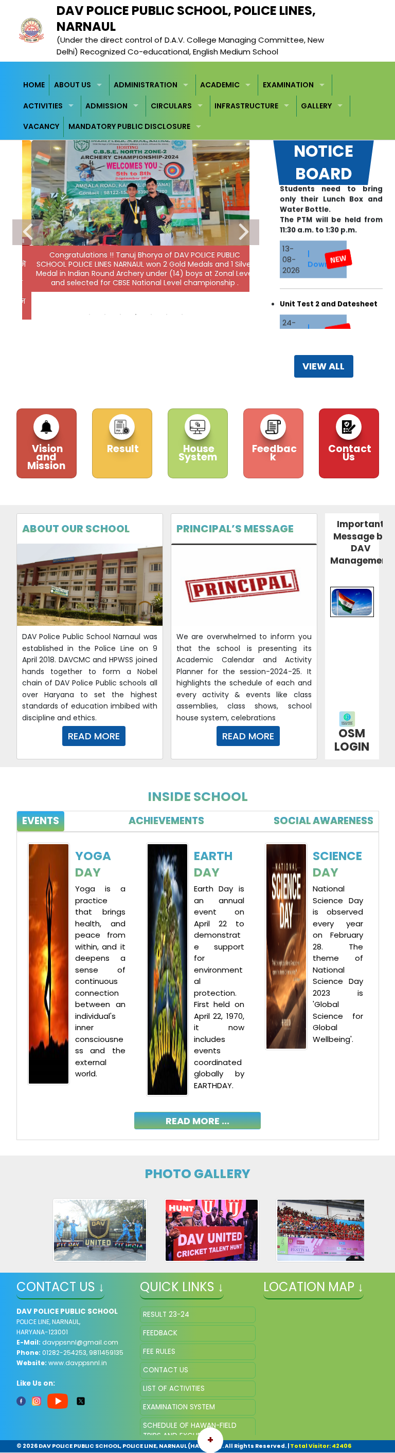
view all (323, 366)
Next (243, 232)
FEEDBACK (160, 1333)
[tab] (40, 821)
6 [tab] (166, 314)
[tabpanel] (197, 978)
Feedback (273, 453)
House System (197, 453)
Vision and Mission (46, 457)
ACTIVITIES (43, 106)
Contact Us (348, 453)
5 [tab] (151, 314)
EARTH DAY (213, 864)
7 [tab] (182, 314)
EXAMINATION (288, 85)
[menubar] (197, 105)
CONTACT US (165, 1370)
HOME (34, 85)
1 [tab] (89, 314)
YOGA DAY (93, 864)
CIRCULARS (171, 106)
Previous (27, 232)
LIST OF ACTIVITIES (174, 1388)
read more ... (197, 1120)
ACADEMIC (220, 85)
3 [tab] (120, 314)
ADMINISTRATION (145, 85)
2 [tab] (105, 314)
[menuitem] (34, 85)
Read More (94, 736)
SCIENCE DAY (337, 864)
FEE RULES (159, 1351)
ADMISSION (106, 106)
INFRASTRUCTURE (246, 106)
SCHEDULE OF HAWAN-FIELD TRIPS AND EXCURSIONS (190, 1431)
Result (122, 449)
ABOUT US (72, 85)
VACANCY (41, 126)
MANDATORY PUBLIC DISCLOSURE (129, 126)
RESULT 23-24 (166, 1314)
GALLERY (316, 106)
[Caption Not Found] (100, 1230)
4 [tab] (136, 314)
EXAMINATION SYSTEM (179, 1407)
